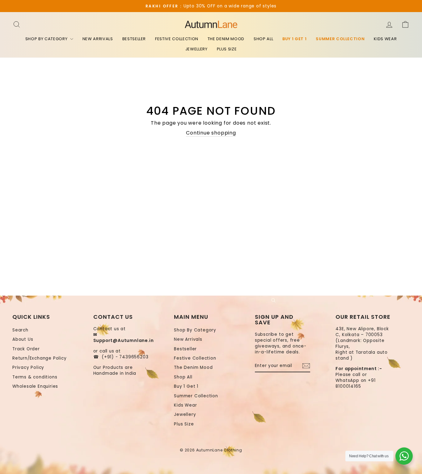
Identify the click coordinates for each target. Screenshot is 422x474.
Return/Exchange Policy (39, 358)
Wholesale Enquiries (35, 386)
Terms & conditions (34, 377)
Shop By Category (47, 39)
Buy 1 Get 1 (294, 39)
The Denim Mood (226, 39)
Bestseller (134, 39)
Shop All (263, 39)
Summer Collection (340, 39)
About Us (22, 339)
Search (20, 330)
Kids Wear (385, 39)
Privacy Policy (28, 367)
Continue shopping (211, 133)
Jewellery (196, 49)
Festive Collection (176, 39)
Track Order (26, 349)
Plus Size (227, 49)
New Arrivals (97, 39)
